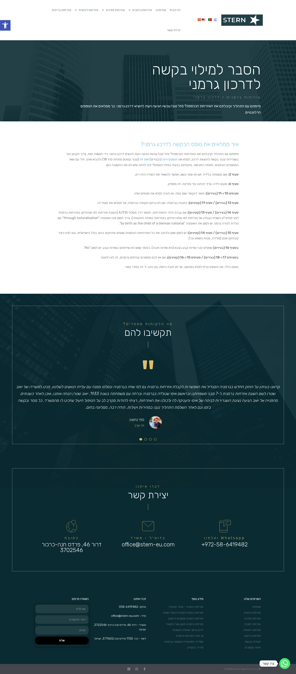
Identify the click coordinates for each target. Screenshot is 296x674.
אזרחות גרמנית (142, 10)
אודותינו (161, 10)
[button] (5, 25)
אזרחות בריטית (61, 10)
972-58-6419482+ (224, 544)
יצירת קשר (174, 30)
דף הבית (175, 10)
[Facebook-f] (144, 669)
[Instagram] (136, 669)
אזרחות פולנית (115, 10)
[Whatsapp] (284, 663)
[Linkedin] (128, 669)
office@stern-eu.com (148, 544)
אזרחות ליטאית (88, 10)
